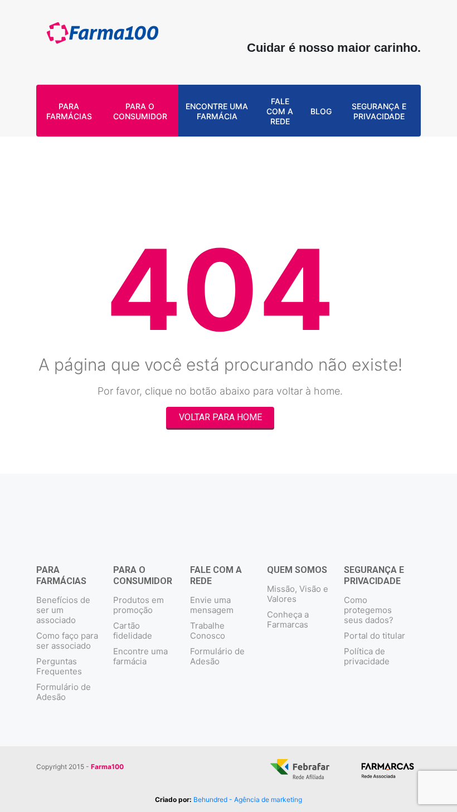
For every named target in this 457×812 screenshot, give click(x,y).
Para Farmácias (69, 111)
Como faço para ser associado (67, 640)
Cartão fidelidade (132, 630)
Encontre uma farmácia (217, 111)
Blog (321, 111)
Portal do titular (374, 635)
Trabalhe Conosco (207, 630)
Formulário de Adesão (63, 692)
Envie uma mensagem (212, 605)
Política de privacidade (367, 656)
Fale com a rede (279, 111)
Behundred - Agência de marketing (247, 799)
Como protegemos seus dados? (368, 610)
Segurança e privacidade (379, 111)
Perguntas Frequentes (59, 666)
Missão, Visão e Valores (297, 594)
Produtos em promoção (138, 605)
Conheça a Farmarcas (288, 619)
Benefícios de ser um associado (63, 610)
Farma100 (102, 37)
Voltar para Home (220, 417)
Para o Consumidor (140, 111)
